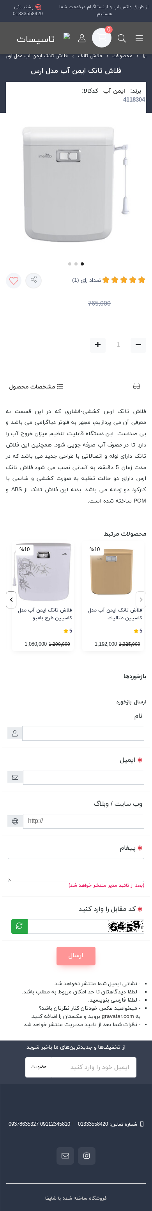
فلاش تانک (90, 56)
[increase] (98, 345)
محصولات (122, 56)
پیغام (128, 848)
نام (138, 716)
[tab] (125, 387)
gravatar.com (118, 1016)
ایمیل (128, 760)
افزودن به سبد (43, 345)
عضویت (38, 1066)
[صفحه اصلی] (145, 56)
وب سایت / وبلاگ (118, 804)
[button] (11, 599)
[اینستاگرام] (86, 1156)
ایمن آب (114, 91)
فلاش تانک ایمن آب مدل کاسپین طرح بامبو (45, 614)
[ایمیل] (65, 1156)
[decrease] (138, 345)
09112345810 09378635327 (39, 1124)
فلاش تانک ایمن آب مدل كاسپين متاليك (115, 614)
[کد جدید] (19, 926)
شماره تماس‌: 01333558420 (107, 1124)
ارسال (76, 955)
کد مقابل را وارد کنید (107, 909)
